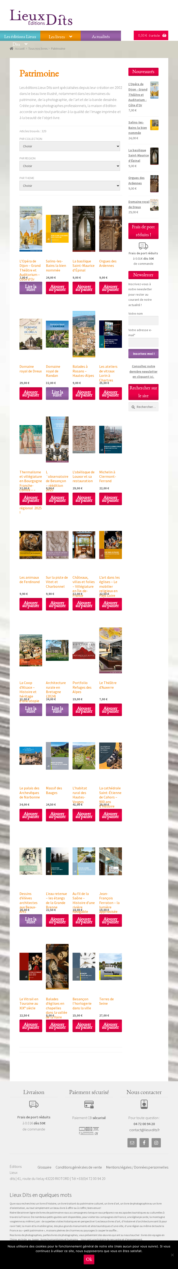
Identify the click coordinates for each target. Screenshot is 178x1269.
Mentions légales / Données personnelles (137, 1167)
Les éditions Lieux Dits (20, 40)
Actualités (101, 36)
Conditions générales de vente (79, 1167)
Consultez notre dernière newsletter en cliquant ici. (143, 371)
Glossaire (44, 1167)
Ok (89, 1259)
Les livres (57, 37)
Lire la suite (30, 288)
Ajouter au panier (57, 288)
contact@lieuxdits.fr (144, 1129)
